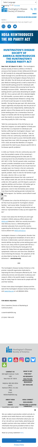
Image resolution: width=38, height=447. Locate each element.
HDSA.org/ (4, 221)
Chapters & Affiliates (10, 407)
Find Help (27, 374)
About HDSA (10, 399)
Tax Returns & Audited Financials (27, 405)
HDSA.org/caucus (20, 230)
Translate (17, 6)
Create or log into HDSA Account (27, 17)
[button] (35, 410)
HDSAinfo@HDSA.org (10, 395)
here (21, 433)
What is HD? (27, 371)
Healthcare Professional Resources (28, 380)
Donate (34, 14)
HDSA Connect (27, 399)
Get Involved (28, 385)
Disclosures (27, 402)
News (10, 402)
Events (10, 405)
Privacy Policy (19, 445)
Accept (19, 440)
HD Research (28, 376)
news (3, 20)
